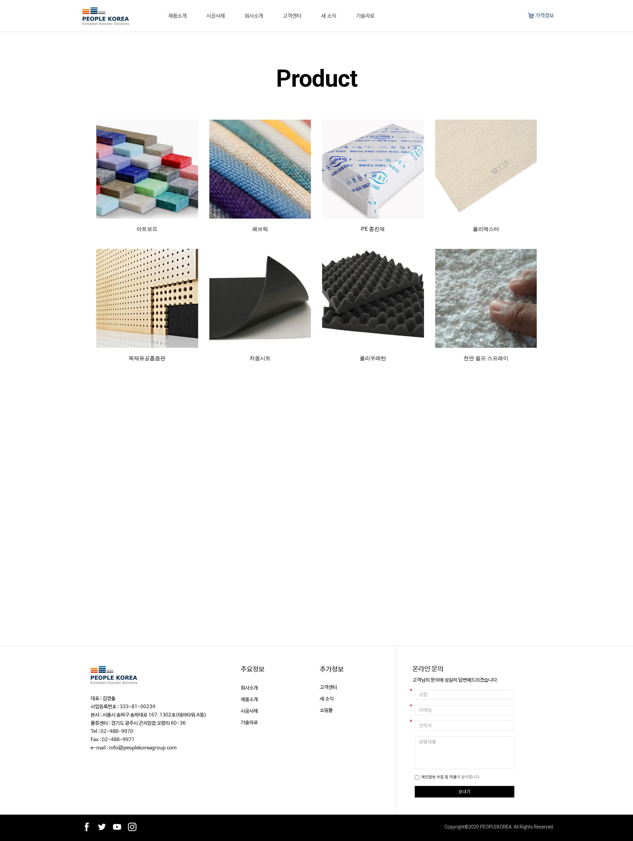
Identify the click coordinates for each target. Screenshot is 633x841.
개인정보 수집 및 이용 (439, 776)
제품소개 (177, 16)
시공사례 (215, 16)
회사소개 (254, 16)
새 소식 (328, 16)
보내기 (464, 791)
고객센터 (292, 16)
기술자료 (365, 16)
